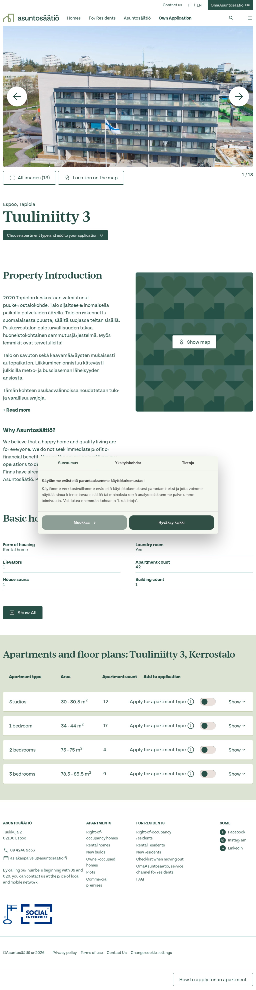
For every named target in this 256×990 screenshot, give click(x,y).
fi (190, 5)
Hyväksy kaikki (171, 522)
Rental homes (98, 845)
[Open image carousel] (128, 96)
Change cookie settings (151, 952)
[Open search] (231, 18)
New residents (148, 852)
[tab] (29, 178)
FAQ (140, 879)
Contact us (172, 5)
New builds (96, 852)
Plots (90, 872)
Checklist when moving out (160, 859)
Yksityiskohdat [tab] (128, 463)
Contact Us (117, 952)
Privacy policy (64, 952)
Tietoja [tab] (188, 463)
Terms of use (92, 952)
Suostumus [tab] (68, 463)
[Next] (239, 96)
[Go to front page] (31, 18)
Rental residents (150, 845)
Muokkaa (82, 522)
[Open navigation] (250, 18)
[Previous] (17, 96)
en (199, 5)
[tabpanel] (128, 96)
